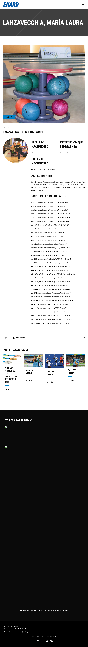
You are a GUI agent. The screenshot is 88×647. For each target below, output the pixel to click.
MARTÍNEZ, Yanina (30, 371)
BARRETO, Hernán (72, 371)
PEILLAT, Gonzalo (51, 373)
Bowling (9, 117)
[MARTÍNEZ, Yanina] (33, 360)
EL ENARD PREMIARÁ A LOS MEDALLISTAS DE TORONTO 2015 (11, 375)
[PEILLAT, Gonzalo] (54, 361)
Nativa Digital (14, 627)
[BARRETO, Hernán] (75, 360)
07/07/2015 (6, 127)
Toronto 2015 (20, 338)
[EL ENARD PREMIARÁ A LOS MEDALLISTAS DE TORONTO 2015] (12, 359)
